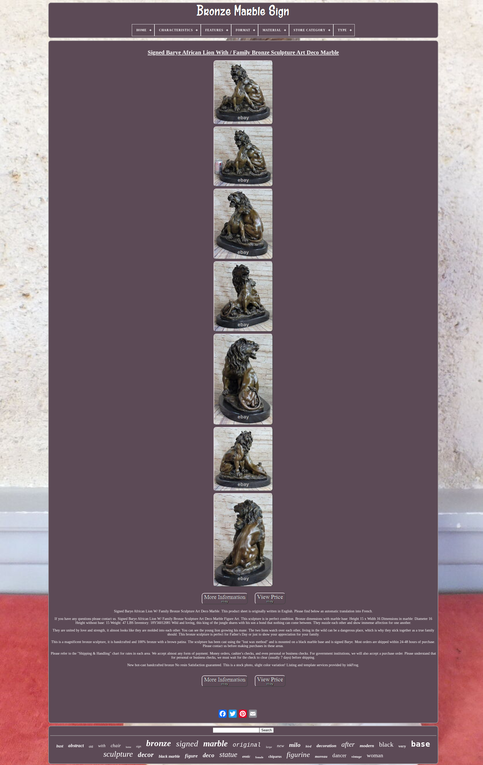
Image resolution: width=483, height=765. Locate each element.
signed (187, 743)
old (91, 746)
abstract (76, 745)
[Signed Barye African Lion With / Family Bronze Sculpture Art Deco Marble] (243, 93)
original (247, 745)
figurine (298, 754)
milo (295, 744)
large (269, 746)
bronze (158, 743)
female (259, 757)
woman (375, 755)
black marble (169, 756)
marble (215, 743)
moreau (321, 756)
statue (228, 754)
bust (59, 746)
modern (367, 745)
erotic (246, 756)
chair (116, 745)
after (348, 744)
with (102, 745)
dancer (339, 755)
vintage (356, 756)
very (402, 746)
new (280, 745)
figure (191, 755)
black (386, 744)
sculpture (118, 753)
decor (146, 754)
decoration (326, 745)
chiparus (274, 756)
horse (128, 747)
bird (308, 746)
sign (138, 746)
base (420, 743)
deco (208, 755)
